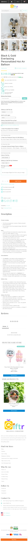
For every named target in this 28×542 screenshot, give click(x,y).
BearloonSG (4, 68)
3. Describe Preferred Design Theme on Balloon (12, 146)
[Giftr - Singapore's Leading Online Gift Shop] (14, 6)
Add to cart (18, 181)
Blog (2, 449)
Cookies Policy (4, 476)
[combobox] (11, 10)
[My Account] (11, 2)
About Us (3, 469)
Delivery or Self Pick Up (6, 109)
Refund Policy (4, 478)
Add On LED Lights (5, 115)
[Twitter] (13, 201)
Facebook (3, 488)
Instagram (3, 490)
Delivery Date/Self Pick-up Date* (9, 120)
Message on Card (6, 165)
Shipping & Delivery (5, 456)
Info (22, 77)
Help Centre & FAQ (5, 460)
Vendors (3, 451)
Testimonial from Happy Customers (9, 458)
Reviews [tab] (4, 326)
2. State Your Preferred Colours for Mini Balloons (12, 137)
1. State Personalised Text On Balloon (10, 128)
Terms (2, 481)
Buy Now (14, 539)
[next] (24, 361)
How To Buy (4, 453)
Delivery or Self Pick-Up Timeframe (9, 160)
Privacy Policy (4, 474)
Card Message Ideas (6, 463)
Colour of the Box (5, 155)
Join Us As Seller (5, 472)
